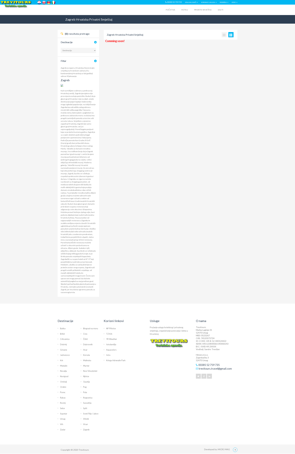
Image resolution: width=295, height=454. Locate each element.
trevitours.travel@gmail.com (215, 368)
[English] (44, 2)
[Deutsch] (49, 2)
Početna (170, 10)
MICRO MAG (224, 449)
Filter (63, 60)
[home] (70, 10)
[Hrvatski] (39, 2)
